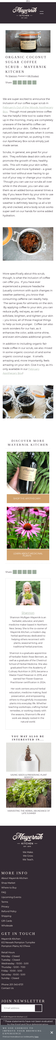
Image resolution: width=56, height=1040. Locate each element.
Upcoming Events (11, 897)
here (36, 1037)
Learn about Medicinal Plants (28, 554)
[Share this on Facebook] (15, 82)
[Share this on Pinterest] (29, 82)
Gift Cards (6, 921)
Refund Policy (8, 911)
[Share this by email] (34, 82)
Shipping (6, 916)
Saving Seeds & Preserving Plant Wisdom (28, 776)
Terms (4, 902)
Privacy (5, 907)
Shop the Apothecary (27, 498)
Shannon (13, 76)
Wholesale (7, 926)
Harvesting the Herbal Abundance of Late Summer (28, 812)
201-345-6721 (16, 985)
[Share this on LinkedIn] (25, 82)
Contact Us (7, 988)
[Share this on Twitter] (20, 82)
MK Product (33, 76)
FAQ (3, 892)
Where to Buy (9, 888)
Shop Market (8, 883)
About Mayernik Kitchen (14, 878)
